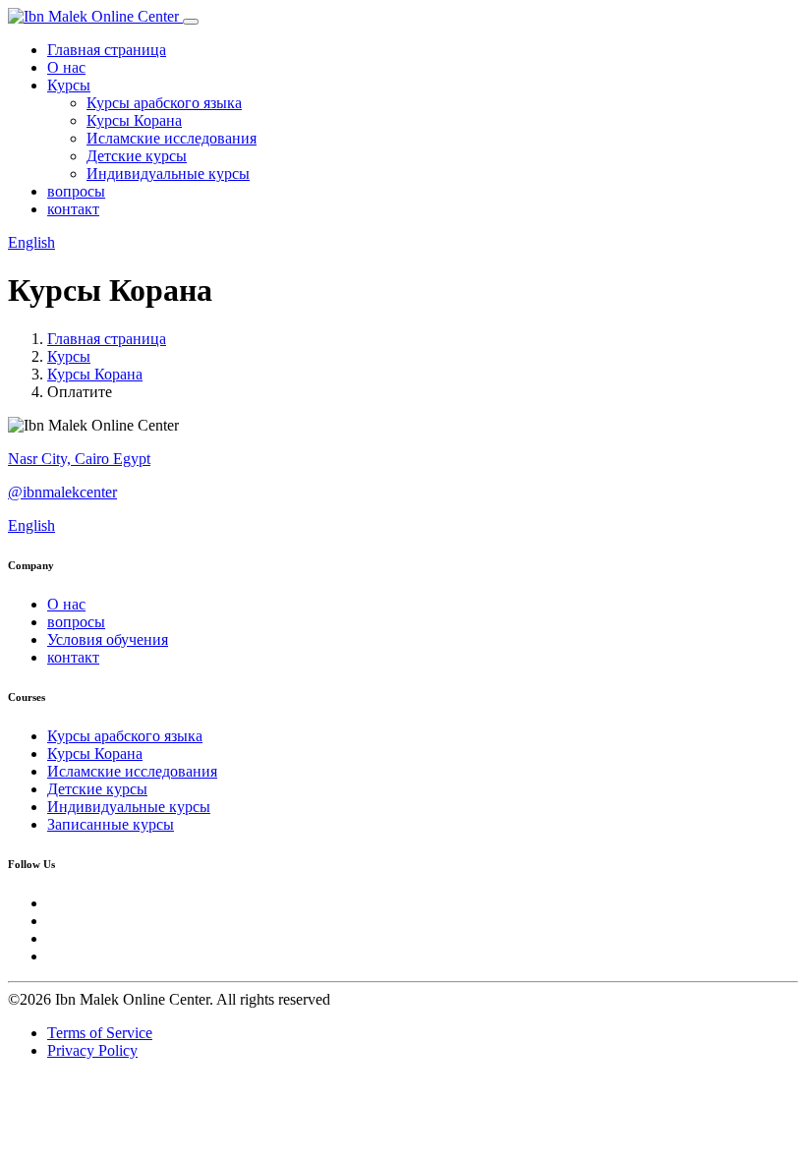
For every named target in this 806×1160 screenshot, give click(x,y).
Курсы (68, 85)
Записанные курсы (110, 824)
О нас (66, 67)
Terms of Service (99, 1032)
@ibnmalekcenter (62, 492)
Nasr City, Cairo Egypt (79, 458)
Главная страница (106, 49)
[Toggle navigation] (191, 22)
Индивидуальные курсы (168, 173)
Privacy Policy (92, 1050)
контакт (73, 209)
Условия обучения (107, 639)
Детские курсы (136, 155)
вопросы (76, 191)
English (31, 242)
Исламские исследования (171, 138)
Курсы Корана (134, 120)
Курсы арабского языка (164, 102)
